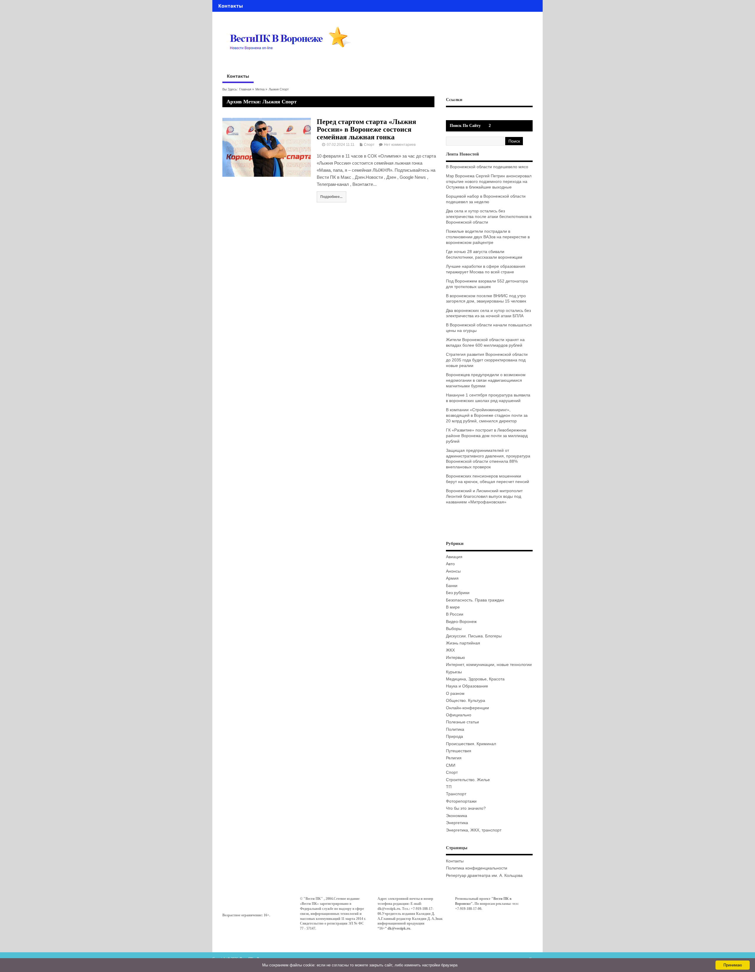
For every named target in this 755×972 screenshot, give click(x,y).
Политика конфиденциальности (476, 868)
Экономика (456, 816)
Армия (452, 578)
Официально (458, 715)
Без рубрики (458, 593)
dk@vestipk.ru (399, 928)
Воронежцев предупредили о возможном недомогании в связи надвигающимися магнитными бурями (486, 380)
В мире (453, 607)
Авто (450, 564)
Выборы (454, 628)
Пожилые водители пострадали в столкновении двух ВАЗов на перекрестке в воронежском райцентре (488, 237)
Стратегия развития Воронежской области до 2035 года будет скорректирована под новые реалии (487, 360)
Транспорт (456, 794)
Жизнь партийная (463, 643)
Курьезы (454, 672)
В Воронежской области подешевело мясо (487, 167)
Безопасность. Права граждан (475, 600)
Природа (454, 736)
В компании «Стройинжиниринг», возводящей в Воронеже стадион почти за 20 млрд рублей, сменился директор (487, 415)
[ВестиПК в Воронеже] (292, 61)
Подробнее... (331, 197)
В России (454, 614)
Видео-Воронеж (461, 621)
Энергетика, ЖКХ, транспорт (473, 830)
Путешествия (458, 751)
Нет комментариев (400, 145)
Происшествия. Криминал (471, 744)
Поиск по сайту (465, 125)
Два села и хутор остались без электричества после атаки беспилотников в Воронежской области (488, 216)
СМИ (450, 765)
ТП (449, 787)
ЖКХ (450, 650)
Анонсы (453, 571)
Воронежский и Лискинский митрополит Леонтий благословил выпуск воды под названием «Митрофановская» (484, 496)
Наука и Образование (467, 686)
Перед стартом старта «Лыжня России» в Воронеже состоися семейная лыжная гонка (366, 129)
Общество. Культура (465, 700)
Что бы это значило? (466, 808)
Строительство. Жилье (468, 780)
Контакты (230, 6)
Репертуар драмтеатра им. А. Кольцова (484, 875)
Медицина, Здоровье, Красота (475, 679)
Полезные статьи (462, 722)
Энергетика (457, 823)
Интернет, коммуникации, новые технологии (489, 664)
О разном (455, 693)
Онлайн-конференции (467, 708)
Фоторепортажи (461, 801)
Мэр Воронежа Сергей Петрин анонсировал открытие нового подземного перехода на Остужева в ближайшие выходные (488, 181)
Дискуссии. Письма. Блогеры (474, 636)
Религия (454, 758)
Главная (245, 89)
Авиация (454, 557)
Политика (455, 729)
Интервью (455, 657)
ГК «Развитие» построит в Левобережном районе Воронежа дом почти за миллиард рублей (487, 436)
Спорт (369, 145)
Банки (451, 585)
